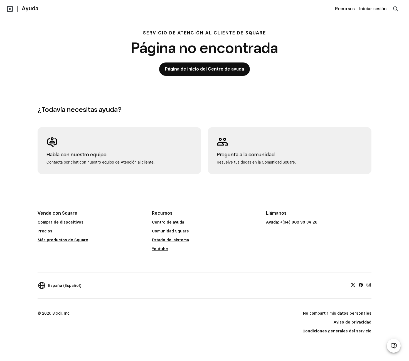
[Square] (10, 9)
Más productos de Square (63, 240)
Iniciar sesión (373, 8)
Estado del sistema (170, 240)
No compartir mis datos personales (337, 313)
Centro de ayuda (168, 222)
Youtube (160, 249)
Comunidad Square (170, 231)
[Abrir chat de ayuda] (394, 346)
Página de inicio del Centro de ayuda (204, 69)
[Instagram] (368, 284)
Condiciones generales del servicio (336, 331)
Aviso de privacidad (352, 322)
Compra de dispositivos (60, 222)
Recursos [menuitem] (345, 8)
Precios (45, 231)
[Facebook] (361, 284)
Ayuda (30, 8)
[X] (353, 284)
